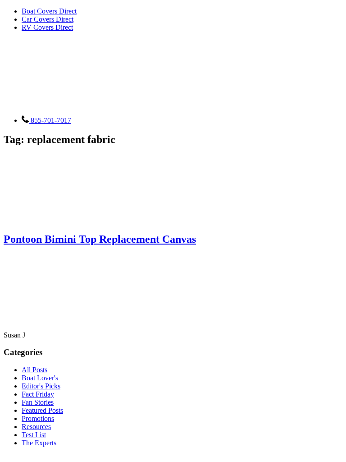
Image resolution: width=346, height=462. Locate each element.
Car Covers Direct (47, 19)
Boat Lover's (40, 378)
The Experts (39, 443)
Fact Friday (38, 394)
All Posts (34, 370)
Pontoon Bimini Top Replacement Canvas (100, 239)
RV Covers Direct (47, 27)
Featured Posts (42, 410)
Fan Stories (38, 402)
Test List (34, 435)
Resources (36, 426)
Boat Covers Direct (49, 11)
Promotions (38, 418)
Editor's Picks (41, 386)
